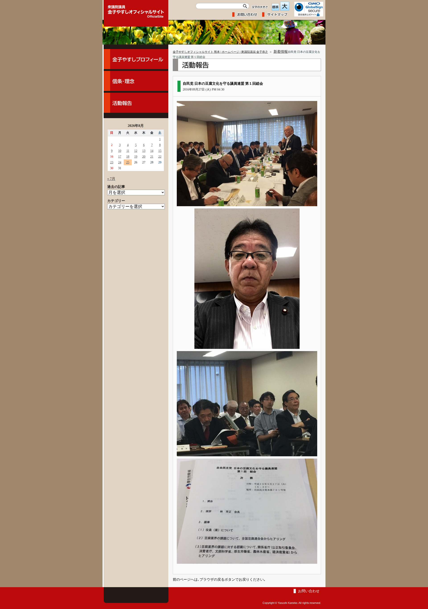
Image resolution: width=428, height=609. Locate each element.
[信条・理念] (136, 81)
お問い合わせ (308, 591)
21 (151, 156)
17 (119, 156)
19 (135, 156)
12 (135, 150)
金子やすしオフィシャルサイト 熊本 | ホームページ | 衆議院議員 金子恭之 (220, 51)
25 (127, 162)
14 (151, 150)
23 (111, 162)
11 (127, 150)
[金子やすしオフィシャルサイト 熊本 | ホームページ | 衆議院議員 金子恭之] (136, 10)
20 (143, 156)
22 (159, 156)
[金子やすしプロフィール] (136, 59)
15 (159, 150)
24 (119, 162)
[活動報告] (136, 103)
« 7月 (111, 179)
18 (127, 156)
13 (143, 150)
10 (119, 150)
